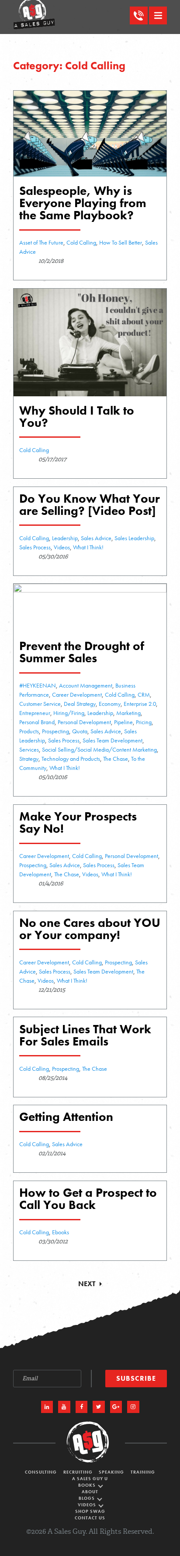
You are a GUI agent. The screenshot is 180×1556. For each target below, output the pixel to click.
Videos (62, 547)
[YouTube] (64, 1407)
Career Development (77, 694)
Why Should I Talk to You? (76, 416)
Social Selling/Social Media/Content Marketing (99, 749)
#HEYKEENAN (37, 685)
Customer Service (40, 704)
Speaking (111, 1472)
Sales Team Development (112, 740)
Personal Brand (37, 722)
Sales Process (35, 547)
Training (143, 1472)
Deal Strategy (80, 704)
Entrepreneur (34, 713)
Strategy (28, 759)
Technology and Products (71, 759)
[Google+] (116, 1407)
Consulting (41, 1472)
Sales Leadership (134, 538)
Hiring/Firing (68, 713)
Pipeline (123, 722)
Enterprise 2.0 (140, 704)
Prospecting (55, 731)
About (90, 1492)
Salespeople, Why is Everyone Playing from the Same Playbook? (82, 203)
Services (29, 749)
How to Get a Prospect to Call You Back (88, 1198)
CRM (144, 694)
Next (86, 1283)
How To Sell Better (120, 242)
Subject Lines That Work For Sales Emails (85, 1035)
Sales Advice (96, 538)
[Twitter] (99, 1407)
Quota (79, 731)
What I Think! (88, 547)
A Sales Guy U (90, 1479)
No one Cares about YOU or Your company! (89, 929)
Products (29, 731)
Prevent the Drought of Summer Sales (81, 652)
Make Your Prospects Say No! (78, 822)
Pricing (144, 722)
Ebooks (60, 1232)
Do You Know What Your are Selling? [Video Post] (89, 504)
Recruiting (78, 1472)
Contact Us (90, 1518)
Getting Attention (66, 1116)
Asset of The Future (41, 242)
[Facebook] (82, 1407)
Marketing (128, 713)
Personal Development (84, 722)
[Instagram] (133, 1407)
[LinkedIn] (47, 1407)
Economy (110, 704)
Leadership (65, 538)
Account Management (85, 685)
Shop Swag (90, 1512)
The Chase (115, 759)
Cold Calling (81, 242)
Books (87, 1485)
